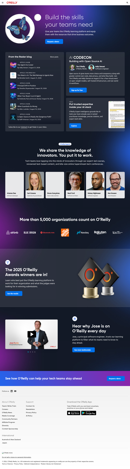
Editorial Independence (32, 464)
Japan (4, 443)
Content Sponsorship (10, 429)
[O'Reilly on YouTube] (15, 391)
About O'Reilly (8, 402)
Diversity (5, 425)
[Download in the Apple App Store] (73, 415)
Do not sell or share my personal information (16, 457)
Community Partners (9, 419)
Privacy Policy (31, 412)
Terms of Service (7, 464)
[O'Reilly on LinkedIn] (12, 391)
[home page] (12, 2)
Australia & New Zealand (11, 439)
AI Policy (29, 416)
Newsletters (30, 409)
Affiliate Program (8, 422)
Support (30, 402)
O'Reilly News (7, 412)
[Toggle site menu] (2, 2)
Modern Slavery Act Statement (51, 464)
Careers (5, 409)
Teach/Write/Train (9, 406)
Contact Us (30, 406)
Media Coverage (8, 416)
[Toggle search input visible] (127, 2)
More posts (54, 57)
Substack (24, 127)
